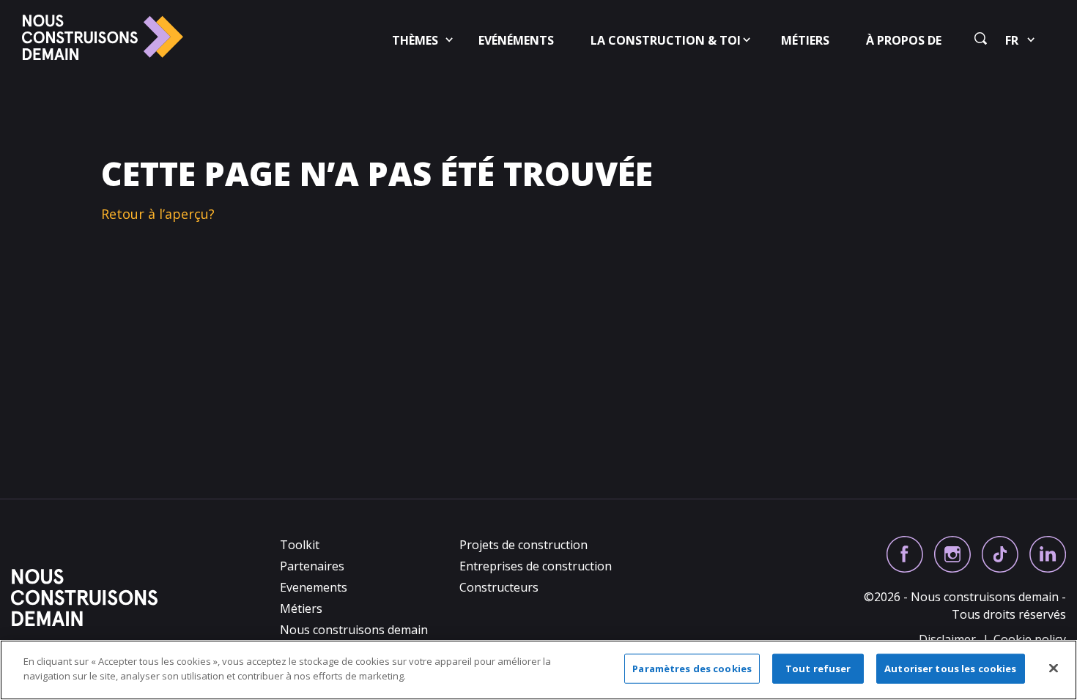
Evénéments (516, 40)
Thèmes (415, 40)
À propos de (903, 40)
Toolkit (299, 545)
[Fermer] (1053, 668)
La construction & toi (666, 40)
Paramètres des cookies (692, 668)
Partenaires (312, 566)
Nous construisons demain (354, 630)
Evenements (313, 587)
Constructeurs (498, 587)
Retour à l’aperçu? (158, 214)
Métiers (805, 40)
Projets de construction (523, 545)
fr (1011, 40)
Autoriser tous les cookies (950, 668)
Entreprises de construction (535, 566)
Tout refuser (818, 668)
